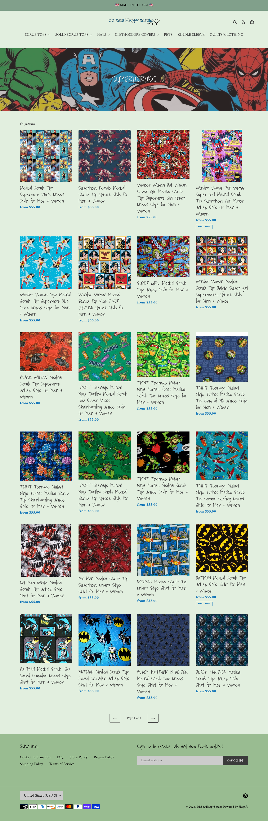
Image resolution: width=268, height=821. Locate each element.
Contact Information (35, 757)
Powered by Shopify (235, 807)
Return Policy (104, 757)
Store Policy (79, 757)
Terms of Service (61, 764)
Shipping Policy (31, 764)
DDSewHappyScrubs (209, 807)
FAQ (60, 757)
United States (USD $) (40, 795)
